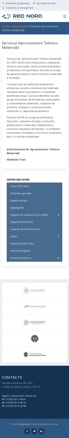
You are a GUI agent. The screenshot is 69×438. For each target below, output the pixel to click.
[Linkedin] (41, 431)
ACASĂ (6, 26)
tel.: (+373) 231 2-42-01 (14, 399)
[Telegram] (34, 431)
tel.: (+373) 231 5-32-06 (14, 405)
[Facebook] (27, 431)
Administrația (20, 26)
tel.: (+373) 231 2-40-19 (14, 402)
